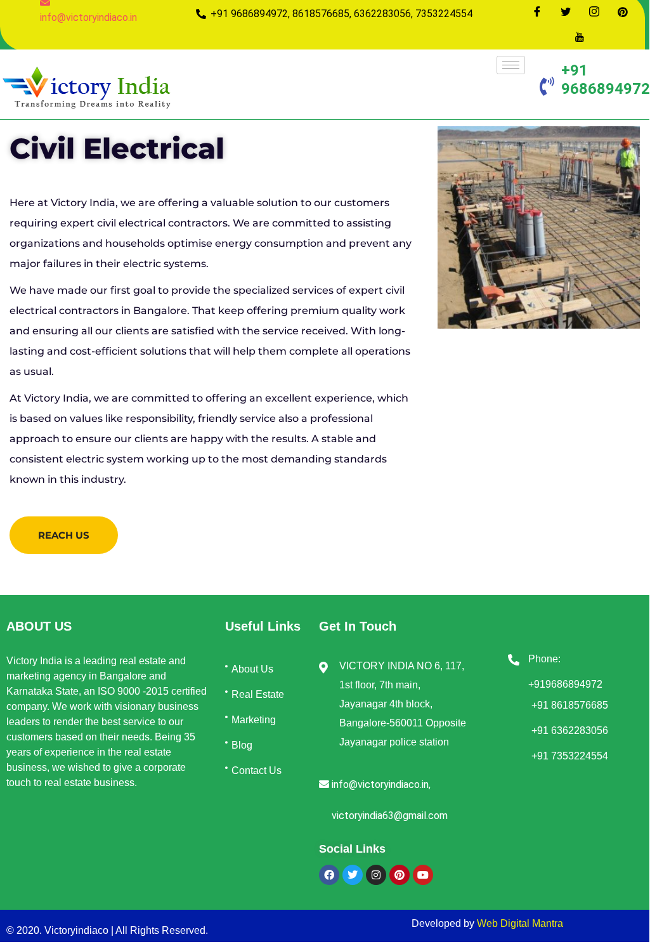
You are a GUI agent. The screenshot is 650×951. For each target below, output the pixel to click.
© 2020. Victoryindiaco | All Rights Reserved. (107, 930)
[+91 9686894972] (547, 86)
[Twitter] (565, 11)
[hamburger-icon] (511, 65)
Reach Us (63, 535)
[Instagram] (594, 11)
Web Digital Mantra (520, 923)
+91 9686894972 (605, 80)
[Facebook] (537, 11)
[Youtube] (579, 36)
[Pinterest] (622, 11)
